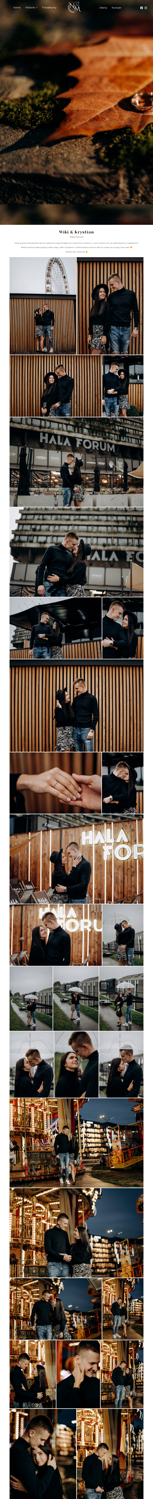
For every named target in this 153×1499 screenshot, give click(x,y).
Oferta (103, 7)
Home (17, 7)
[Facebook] (141, 7)
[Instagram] (145, 7)
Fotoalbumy (49, 7)
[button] (36, 7)
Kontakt (116, 7)
